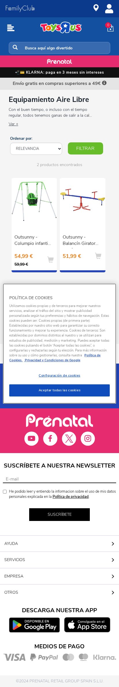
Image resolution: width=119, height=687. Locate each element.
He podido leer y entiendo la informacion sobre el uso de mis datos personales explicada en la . (62, 494)
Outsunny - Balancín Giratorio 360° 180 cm (81, 241)
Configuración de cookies (59, 375)
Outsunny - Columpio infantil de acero (31, 241)
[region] (59, 343)
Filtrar (85, 148)
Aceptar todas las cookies (59, 390)
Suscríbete (60, 514)
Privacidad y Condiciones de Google (52, 360)
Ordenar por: (21, 138)
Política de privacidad (71, 496)
